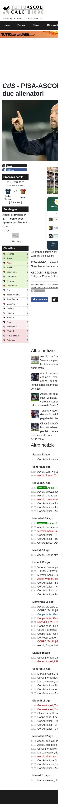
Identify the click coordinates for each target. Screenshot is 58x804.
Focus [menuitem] (21, 25)
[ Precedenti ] (15, 202)
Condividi (41, 299)
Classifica (9, 248)
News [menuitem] (36, 25)
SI (7, 226)
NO (7, 231)
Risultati (15, 241)
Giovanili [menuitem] (52, 25)
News (42, 284)
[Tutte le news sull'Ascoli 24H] (23, 10)
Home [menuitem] (6, 25)
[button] (15, 235)
